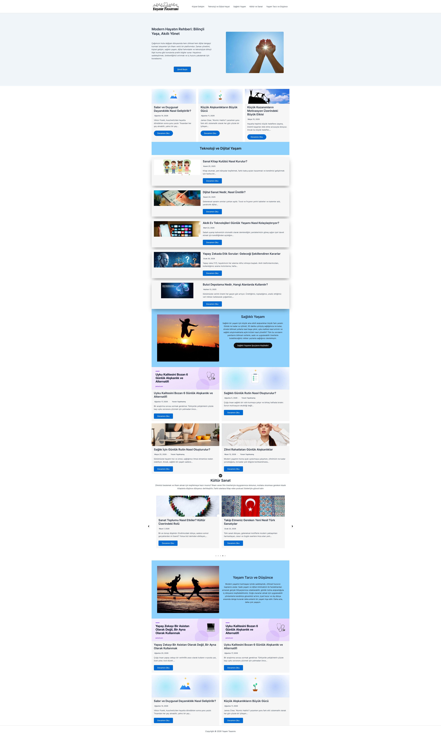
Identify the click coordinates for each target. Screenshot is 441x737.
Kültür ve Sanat (256, 6)
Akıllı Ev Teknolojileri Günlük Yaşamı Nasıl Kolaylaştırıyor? (241, 223)
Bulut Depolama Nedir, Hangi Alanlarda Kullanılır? (235, 284)
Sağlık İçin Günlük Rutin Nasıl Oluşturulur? (182, 449)
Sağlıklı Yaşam (239, 6)
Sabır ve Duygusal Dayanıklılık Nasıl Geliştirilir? (185, 701)
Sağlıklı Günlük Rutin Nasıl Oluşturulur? (250, 393)
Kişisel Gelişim (198, 6)
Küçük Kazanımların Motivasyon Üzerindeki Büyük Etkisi (262, 111)
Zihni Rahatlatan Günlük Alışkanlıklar (248, 449)
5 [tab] (225, 556)
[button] (182, 69)
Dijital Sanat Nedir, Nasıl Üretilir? (224, 192)
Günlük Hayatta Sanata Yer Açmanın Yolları (252, 520)
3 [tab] (220, 556)
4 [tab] (223, 556)
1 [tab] (216, 556)
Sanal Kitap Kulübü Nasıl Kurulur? (225, 161)
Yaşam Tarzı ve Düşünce (277, 6)
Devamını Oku (163, 133)
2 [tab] (218, 556)
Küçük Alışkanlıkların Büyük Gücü (246, 701)
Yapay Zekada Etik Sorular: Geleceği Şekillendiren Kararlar (242, 253)
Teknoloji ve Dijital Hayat (219, 6)
